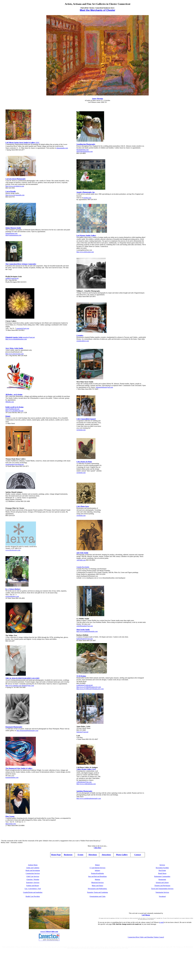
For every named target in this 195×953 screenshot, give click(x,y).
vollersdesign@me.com (84, 782)
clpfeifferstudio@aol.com (84, 626)
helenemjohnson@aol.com (104, 387)
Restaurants (162, 879)
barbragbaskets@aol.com (84, 639)
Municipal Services (97, 882)
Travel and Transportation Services (162, 888)
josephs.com (87, 198)
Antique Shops (32, 865)
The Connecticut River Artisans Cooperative (20, 264)
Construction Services (33, 873)
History (97, 865)
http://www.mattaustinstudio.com (87, 631)
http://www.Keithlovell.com (14, 411)
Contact (137, 855)
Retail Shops (162, 873)
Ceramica (79, 335)
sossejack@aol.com (22, 328)
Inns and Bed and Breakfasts (97, 876)
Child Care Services (32, 876)
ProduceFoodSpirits (97, 873)
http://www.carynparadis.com (14, 195)
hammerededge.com (11, 777)
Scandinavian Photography (85, 144)
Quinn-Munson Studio (13, 228)
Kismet (7, 416)
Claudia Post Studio (82, 567)
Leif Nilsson (146, 915)
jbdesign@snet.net (82, 732)
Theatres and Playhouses (162, 885)
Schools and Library (162, 882)
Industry (97, 870)
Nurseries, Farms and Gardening (97, 892)
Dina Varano (9, 816)
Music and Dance (97, 885)
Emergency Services (32, 882)
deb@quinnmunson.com (13, 235)
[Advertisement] (158, 139)
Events (80, 855)
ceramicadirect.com (82, 341)
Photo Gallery (122, 855)
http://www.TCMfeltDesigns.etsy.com (88, 687)
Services (162, 865)
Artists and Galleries (32, 868)
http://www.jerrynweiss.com (14, 354)
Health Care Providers (33, 896)
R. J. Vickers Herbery (13, 589)
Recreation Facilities (162, 868)
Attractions (106, 855)
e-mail (161, 922)
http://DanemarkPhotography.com (27, 730)
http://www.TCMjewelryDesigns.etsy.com (90, 689)
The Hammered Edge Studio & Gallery (18, 768)
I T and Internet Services (97, 868)
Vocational (162, 896)
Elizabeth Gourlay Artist (13, 337)
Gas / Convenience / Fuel (33, 888)
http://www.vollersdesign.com (86, 784)
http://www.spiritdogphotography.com (88, 798)
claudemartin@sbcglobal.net (14, 464)
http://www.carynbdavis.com (14, 186)
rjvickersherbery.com (12, 596)
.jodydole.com (81, 560)
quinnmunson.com (11, 233)
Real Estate (162, 870)
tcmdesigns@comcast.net (84, 685)
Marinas (97, 879)
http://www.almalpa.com (13, 685)
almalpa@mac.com (28, 685)
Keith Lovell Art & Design (14, 407)
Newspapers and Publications (97, 888)
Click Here (97, 848)
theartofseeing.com (82, 149)
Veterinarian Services (162, 892)
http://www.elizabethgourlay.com (16, 339)
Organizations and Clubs (97, 896)
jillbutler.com (9, 402)
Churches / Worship (32, 879)
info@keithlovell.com (12, 409)
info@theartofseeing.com (84, 151)
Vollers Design (81, 769)
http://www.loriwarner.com (85, 252)
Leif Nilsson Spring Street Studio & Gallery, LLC (22, 142)
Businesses (68, 855)
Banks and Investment (33, 870)
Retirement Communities (162, 876)
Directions (93, 855)
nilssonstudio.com (62, 148)
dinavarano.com (10, 824)
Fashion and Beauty (32, 885)
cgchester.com (81, 430)
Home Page (56, 855)
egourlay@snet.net (29, 337)
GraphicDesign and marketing (32, 892)
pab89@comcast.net (11, 278)
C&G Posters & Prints (84, 462)
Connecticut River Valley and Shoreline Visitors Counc (145, 937)
